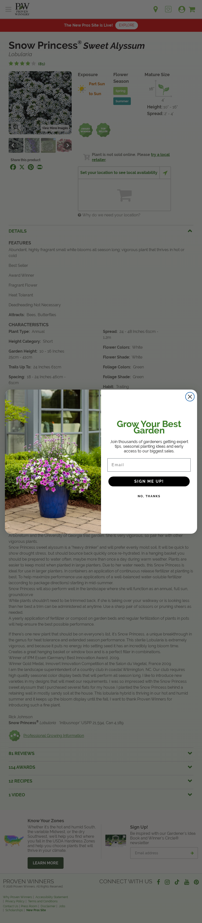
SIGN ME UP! (149, 481)
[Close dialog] (190, 396)
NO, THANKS (149, 496)
